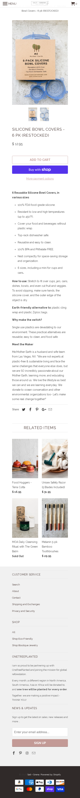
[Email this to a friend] (50, 409)
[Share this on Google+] (43, 409)
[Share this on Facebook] (30, 409)
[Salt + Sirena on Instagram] (27, 753)
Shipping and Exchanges (26, 604)
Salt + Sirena (33, 774)
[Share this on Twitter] (23, 409)
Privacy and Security (23, 611)
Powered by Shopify (51, 774)
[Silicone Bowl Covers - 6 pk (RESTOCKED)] (40, 62)
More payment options (40, 178)
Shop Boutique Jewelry (25, 645)
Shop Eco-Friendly (22, 638)
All (13, 632)
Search (16, 584)
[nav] (9, 3)
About (15, 591)
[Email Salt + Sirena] (34, 753)
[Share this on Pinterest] (36, 409)
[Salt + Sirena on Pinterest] (21, 753)
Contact (16, 597)
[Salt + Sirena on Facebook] (14, 753)
